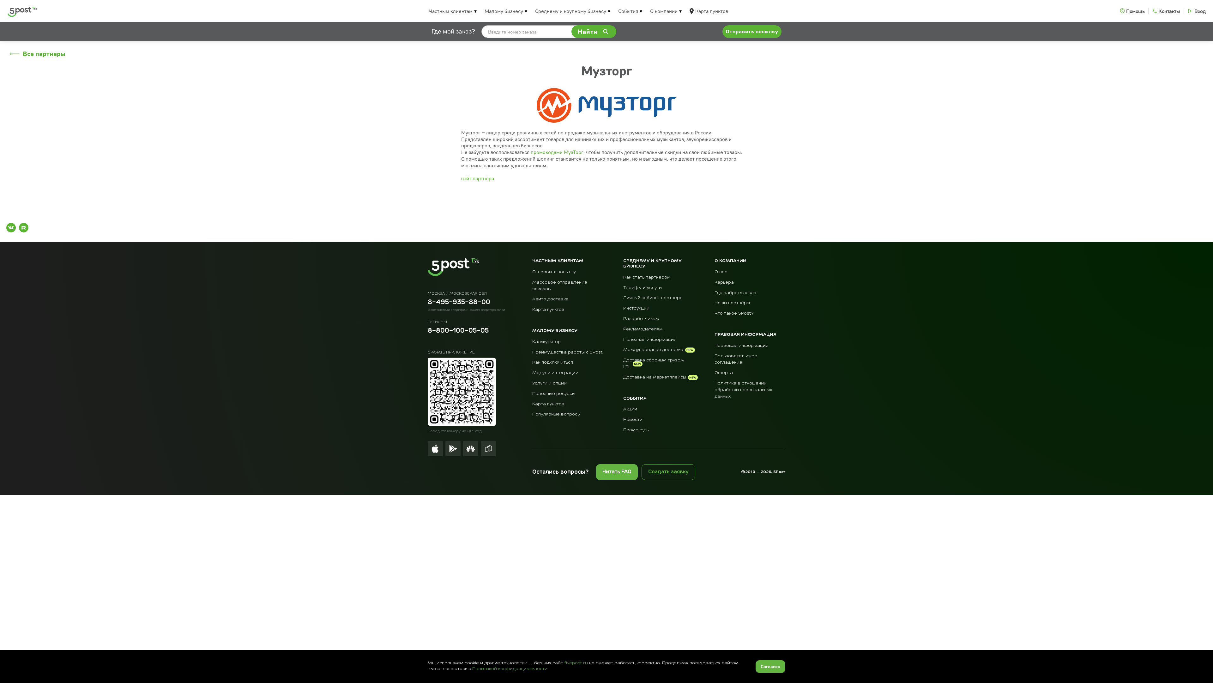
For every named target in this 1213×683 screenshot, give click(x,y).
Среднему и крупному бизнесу (570, 11)
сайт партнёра (477, 178)
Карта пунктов (711, 11)
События (628, 11)
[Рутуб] (23, 227)
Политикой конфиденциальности (509, 669)
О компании (664, 11)
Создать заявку (668, 472)
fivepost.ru (576, 663)
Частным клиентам (451, 11)
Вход (1199, 11)
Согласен (770, 666)
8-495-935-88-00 (459, 302)
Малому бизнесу (504, 11)
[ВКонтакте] (11, 227)
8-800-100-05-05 (458, 331)
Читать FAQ (616, 472)
